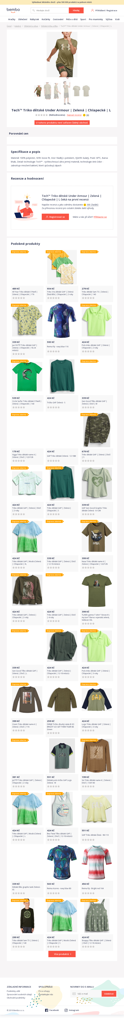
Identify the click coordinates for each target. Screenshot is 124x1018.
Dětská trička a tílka (49, 26)
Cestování (58, 19)
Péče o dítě (72, 19)
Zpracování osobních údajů (19, 994)
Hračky (11, 19)
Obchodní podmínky (16, 997)
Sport (83, 19)
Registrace (112, 10)
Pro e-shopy (44, 991)
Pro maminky (96, 19)
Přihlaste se (100, 216)
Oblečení (22, 19)
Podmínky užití (13, 991)
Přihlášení (100, 10)
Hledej (76, 10)
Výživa (109, 19)
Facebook (54, 1010)
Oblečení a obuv (31, 26)
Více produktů (61, 954)
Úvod (9, 26)
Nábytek (34, 19)
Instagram (74, 1010)
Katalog (18, 26)
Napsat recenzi (74, 114)
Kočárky (46, 19)
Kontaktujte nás (46, 994)
